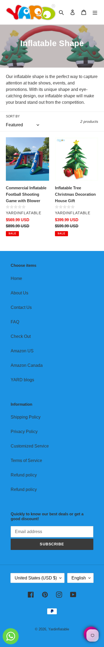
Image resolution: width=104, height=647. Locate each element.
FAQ (15, 322)
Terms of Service (26, 460)
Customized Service (30, 446)
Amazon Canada (27, 365)
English (78, 578)
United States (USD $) (36, 578)
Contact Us (21, 307)
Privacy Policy (24, 431)
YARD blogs (22, 380)
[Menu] (95, 12)
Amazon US (22, 351)
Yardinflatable (58, 629)
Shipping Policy (26, 417)
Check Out (21, 336)
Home (16, 278)
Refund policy (24, 475)
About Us (19, 293)
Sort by (13, 116)
